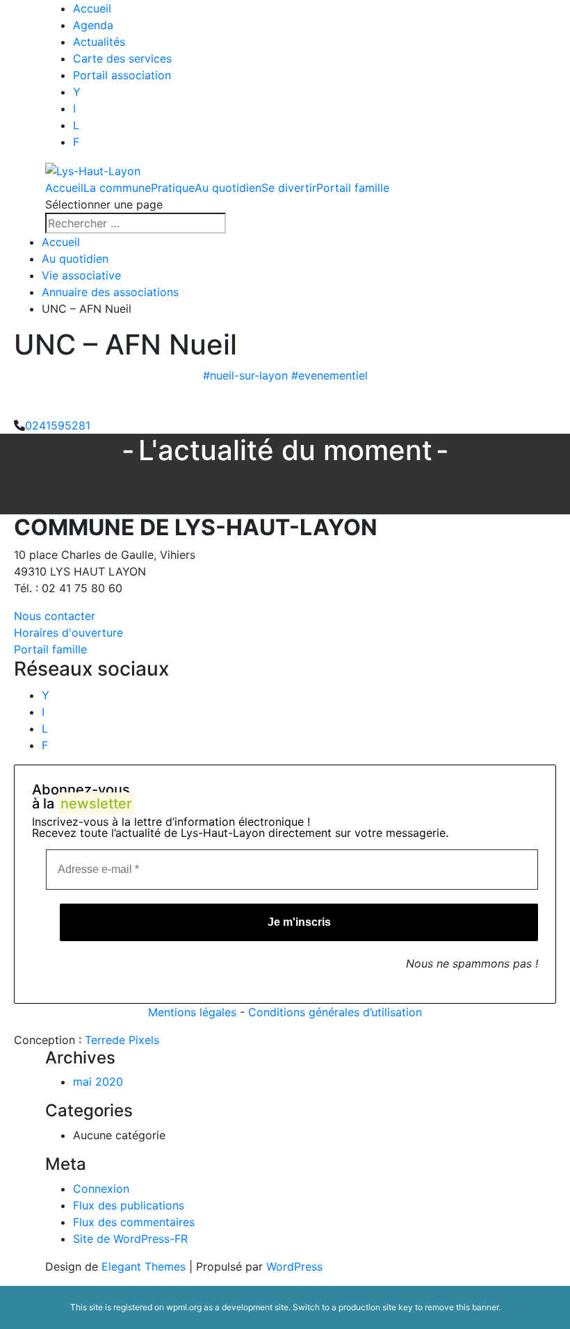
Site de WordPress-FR (130, 1239)
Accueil (92, 8)
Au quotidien (228, 188)
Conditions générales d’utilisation (335, 1012)
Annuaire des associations (110, 292)
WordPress (294, 1266)
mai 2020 (98, 1082)
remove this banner (461, 1307)
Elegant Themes (143, 1266)
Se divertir (288, 188)
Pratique (173, 188)
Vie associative (81, 275)
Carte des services (122, 58)
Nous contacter (54, 616)
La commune (117, 188)
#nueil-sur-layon (245, 375)
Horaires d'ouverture (68, 632)
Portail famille (352, 188)
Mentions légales (192, 1012)
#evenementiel (329, 375)
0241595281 (57, 425)
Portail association (122, 75)
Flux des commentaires (134, 1222)
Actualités (99, 42)
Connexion (101, 1189)
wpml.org (184, 1307)
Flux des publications (128, 1205)
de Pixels (122, 1040)
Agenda (93, 25)
